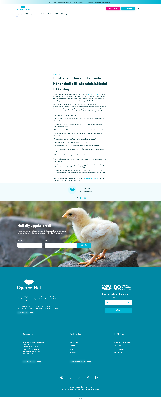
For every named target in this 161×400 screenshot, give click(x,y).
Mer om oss (22, 312)
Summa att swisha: (110, 298)
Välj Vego (117, 345)
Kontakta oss (29, 361)
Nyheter (23, 14)
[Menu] (143, 8)
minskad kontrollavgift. (91, 178)
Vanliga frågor (77, 361)
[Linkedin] (96, 377)
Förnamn (20, 241)
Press (72, 349)
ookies (73, 352)
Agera (72, 345)
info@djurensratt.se (34, 349)
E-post (47, 241)
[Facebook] (87, 377)
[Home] (23, 8)
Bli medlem (74, 342)
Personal (80, 398)
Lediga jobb (118, 352)
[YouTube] (61, 377)
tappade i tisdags (94, 94)
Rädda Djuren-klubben (122, 342)
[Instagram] (79, 377)
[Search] (139, 8)
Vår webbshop (119, 349)
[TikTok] (70, 377)
